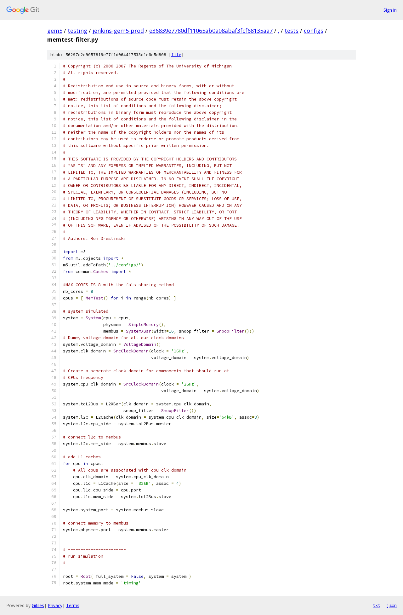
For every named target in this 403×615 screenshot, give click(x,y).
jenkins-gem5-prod (118, 30)
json (392, 605)
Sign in (390, 10)
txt (376, 605)
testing (77, 30)
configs (313, 30)
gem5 (54, 30)
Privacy (55, 605)
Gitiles (38, 605)
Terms (72, 605)
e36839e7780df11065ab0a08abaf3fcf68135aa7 (211, 30)
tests (291, 30)
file (176, 54)
